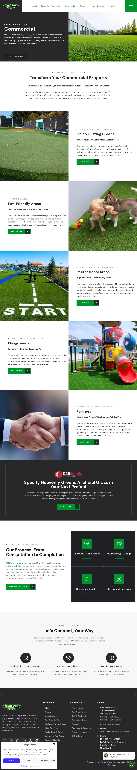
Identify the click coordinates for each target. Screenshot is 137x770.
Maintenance (98, 6)
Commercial (70, 6)
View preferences (47, 761)
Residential (55, 6)
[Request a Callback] (68, 658)
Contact (111, 6)
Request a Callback (68, 666)
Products (45, 6)
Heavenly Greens (15, 563)
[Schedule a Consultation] (25, 658)
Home (9, 56)
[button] (54, 745)
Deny (29, 761)
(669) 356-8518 (110, 724)
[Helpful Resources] (111, 658)
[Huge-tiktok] (37, 740)
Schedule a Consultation (25, 666)
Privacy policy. (93, 762)
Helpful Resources (111, 666)
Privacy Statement (33, 766)
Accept (11, 761)
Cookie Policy (23, 766)
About (34, 6)
